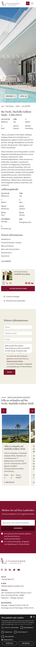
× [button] (34, 617)
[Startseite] (10, 3)
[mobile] (4, 283)
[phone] (7, 283)
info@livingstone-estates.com (12, 586)
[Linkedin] (10, 569)
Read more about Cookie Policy (23, 624)
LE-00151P (26, 106)
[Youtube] (19, 569)
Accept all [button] (9, 643)
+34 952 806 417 (7, 579)
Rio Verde (9, 106)
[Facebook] (2, 569)
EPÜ (21, 219)
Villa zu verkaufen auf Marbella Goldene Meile (14, 447)
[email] (11, 283)
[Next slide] (32, 410)
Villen (18, 106)
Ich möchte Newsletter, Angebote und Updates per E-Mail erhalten (19, 365)
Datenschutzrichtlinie (15, 361)
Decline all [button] (26, 643)
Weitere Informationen (18, 288)
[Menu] (32, 3)
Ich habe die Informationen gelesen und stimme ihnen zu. (18, 358)
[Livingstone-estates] (13, 561)
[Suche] (27, 3)
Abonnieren (18, 528)
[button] (18, 640)
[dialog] (18, 631)
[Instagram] (6, 569)
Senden (9, 372)
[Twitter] (14, 569)
